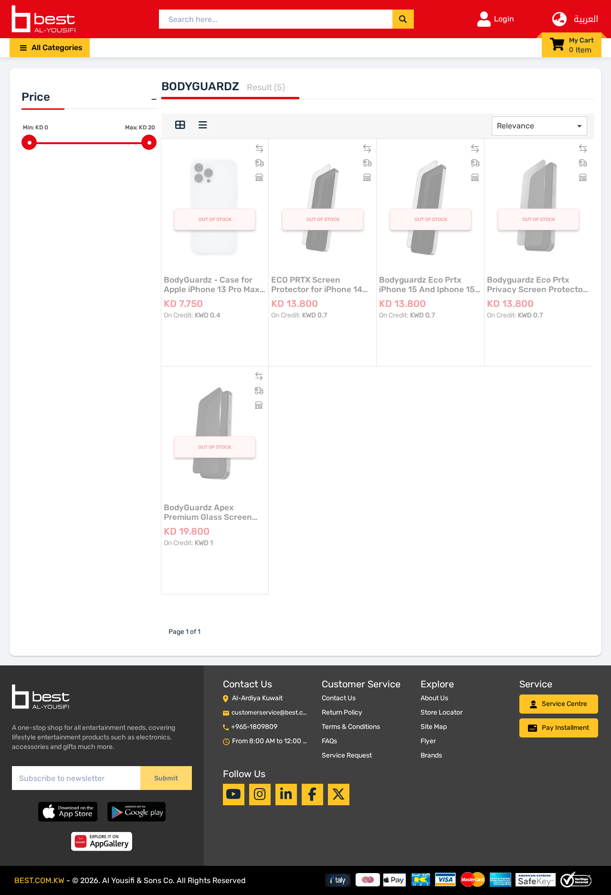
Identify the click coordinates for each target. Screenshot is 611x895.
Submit (166, 778)
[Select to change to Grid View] (180, 126)
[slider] (29, 142)
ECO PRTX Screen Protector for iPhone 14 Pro (316, 284)
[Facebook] (312, 794)
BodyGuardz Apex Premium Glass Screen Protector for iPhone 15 (209, 512)
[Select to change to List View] (202, 126)
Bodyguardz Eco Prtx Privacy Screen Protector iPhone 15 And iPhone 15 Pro (536, 284)
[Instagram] (260, 794)
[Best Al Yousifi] (43, 19)
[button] (50, 47)
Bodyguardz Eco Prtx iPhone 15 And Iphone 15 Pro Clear (427, 284)
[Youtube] (233, 794)
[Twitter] (338, 794)
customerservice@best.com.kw (276, 712)
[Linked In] (286, 794)
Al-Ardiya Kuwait (257, 698)
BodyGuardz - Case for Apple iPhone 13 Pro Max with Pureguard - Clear (212, 284)
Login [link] (504, 18)
